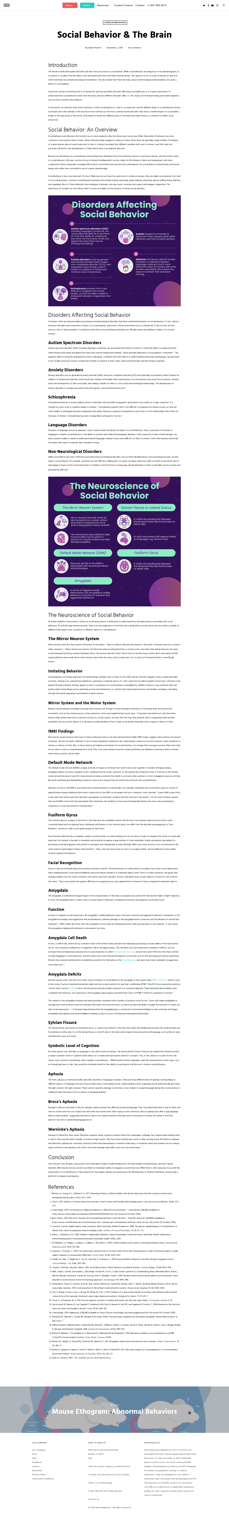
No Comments (134, 48)
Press (34, 1454)
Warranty (37, 1470)
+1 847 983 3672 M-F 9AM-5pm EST (105, 1491)
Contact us (93, 1499)
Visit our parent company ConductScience (109, 1466)
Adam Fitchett (94, 48)
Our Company (39, 1450)
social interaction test (125, 952)
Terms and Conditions (43, 1479)
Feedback (37, 1462)
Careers (36, 1466)
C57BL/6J (72, 988)
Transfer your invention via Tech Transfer (108, 1474)
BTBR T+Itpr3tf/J (159, 980)
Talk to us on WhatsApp (100, 1483)
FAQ (34, 1458)
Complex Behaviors (115, 22)
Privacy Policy (39, 1474)
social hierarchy (129, 960)
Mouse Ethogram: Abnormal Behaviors (114, 1409)
